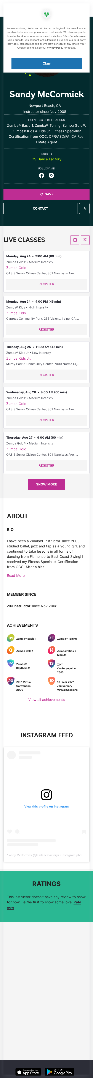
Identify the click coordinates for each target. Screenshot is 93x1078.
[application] (46, 539)
